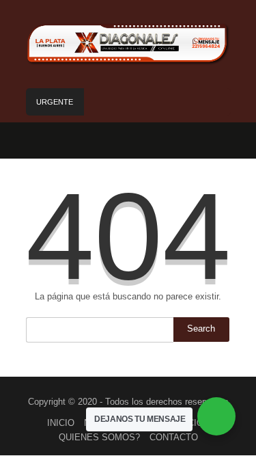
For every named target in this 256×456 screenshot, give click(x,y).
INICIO (60, 423)
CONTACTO (174, 437)
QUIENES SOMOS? (99, 437)
